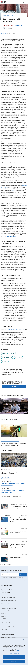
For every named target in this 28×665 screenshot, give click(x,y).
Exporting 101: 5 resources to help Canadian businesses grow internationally (18, 506)
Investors (3, 618)
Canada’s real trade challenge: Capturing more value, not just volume (18, 519)
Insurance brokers (6, 611)
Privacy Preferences (14, 653)
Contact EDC (4, 629)
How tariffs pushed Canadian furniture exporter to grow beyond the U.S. (17, 545)
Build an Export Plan (7, 357)
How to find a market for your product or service (18, 531)
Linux (12, 190)
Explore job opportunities (7, 634)
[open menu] (26, 2)
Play (14, 405)
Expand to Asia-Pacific (6, 590)
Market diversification (16, 557)
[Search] (23, 2)
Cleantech (12, 353)
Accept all (14, 661)
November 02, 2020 (8, 25)
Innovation (4, 361)
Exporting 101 (18, 357)
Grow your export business (8, 597)
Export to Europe (5, 592)
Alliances (3, 613)
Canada (4, 353)
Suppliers (3, 616)
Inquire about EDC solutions (8, 627)
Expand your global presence (8, 600)
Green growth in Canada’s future (10, 441)
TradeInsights (6, 15)
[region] (14, 651)
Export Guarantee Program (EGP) (16, 329)
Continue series (5, 477)
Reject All (14, 657)
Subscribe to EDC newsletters (8, 637)
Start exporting (5, 595)
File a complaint (5, 632)
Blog (12, 15)
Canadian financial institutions (9, 608)
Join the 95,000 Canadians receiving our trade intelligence (11, 571)
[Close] (23, 639)
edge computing (11, 236)
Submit (14, 386)
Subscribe (22, 575)
